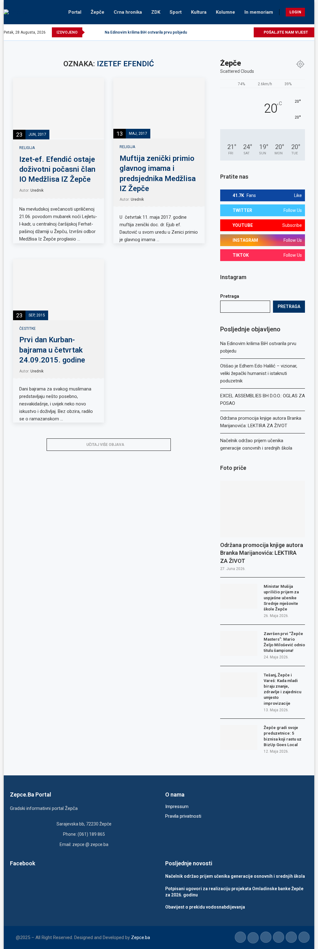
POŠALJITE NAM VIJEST (285, 32)
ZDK (155, 12)
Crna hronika (128, 12)
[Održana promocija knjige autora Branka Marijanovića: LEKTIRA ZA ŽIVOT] (262, 509)
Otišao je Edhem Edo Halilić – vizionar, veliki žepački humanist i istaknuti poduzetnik (258, 373)
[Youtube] (234, 32)
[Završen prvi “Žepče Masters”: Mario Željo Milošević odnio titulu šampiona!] (238, 643)
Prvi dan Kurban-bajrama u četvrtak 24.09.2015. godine (52, 349)
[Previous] (90, 32)
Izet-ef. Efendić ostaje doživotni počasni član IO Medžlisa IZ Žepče (57, 169)
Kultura (199, 12)
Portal (74, 12)
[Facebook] (213, 32)
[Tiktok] (241, 32)
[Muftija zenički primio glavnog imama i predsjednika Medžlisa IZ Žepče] (158, 108)
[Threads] (249, 32)
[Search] (311, 12)
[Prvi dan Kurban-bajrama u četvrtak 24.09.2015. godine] (58, 289)
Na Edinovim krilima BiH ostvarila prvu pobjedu (146, 32)
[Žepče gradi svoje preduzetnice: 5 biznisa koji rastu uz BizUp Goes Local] (238, 737)
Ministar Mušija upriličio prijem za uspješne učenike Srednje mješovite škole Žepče (281, 597)
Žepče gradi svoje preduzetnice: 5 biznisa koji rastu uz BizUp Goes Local (283, 736)
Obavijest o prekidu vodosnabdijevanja (205, 907)
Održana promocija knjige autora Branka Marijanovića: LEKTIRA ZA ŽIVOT (261, 553)
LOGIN (295, 12)
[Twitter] (220, 32)
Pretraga (229, 296)
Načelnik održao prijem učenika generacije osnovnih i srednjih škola (235, 876)
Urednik (36, 190)
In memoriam (258, 12)
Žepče (97, 12)
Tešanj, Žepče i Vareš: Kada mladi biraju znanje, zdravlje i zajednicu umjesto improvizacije (282, 689)
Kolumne (225, 12)
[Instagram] (227, 32)
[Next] (98, 32)
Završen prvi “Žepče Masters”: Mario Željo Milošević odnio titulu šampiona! (284, 642)
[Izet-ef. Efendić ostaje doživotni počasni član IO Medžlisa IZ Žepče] (58, 108)
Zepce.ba (140, 937)
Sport (176, 12)
